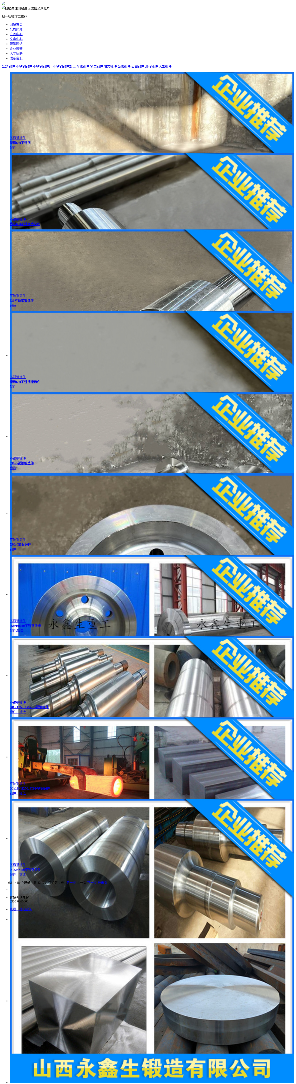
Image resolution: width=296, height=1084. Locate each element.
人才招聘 (16, 53)
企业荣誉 (16, 48)
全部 (5, 66)
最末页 (102, 882)
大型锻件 (165, 66)
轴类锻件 (110, 66)
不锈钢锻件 (24, 66)
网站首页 (16, 24)
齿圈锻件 (137, 66)
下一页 (92, 882)
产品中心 (16, 34)
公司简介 (16, 29)
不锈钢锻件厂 (42, 66)
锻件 (12, 66)
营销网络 (16, 43)
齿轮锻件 (124, 66)
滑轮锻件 (151, 66)
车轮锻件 (83, 66)
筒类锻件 (96, 66)
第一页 (71, 882)
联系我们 (16, 58)
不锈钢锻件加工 (64, 66)
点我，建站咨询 (21, 909)
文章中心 (16, 39)
